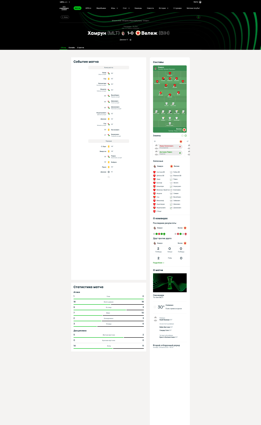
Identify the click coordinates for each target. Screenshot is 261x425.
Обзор (63, 47)
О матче (80, 47)
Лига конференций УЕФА (64, 8)
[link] (78, 8)
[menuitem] (78, 8)
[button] (114, 8)
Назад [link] (66, 17)
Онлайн (72, 47)
